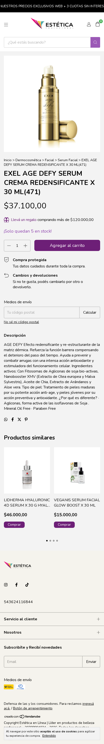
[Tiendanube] (22, 717)
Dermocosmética (28, 160)
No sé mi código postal (21, 322)
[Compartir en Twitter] (19, 419)
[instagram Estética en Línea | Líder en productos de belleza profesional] (6, 585)
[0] (97, 25)
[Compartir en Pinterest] (26, 419)
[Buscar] (95, 42)
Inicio (8, 160)
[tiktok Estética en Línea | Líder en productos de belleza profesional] (27, 585)
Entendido (49, 735)
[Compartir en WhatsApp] (6, 419)
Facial (49, 160)
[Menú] (6, 25)
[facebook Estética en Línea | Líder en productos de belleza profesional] (16, 585)
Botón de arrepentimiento (32, 708)
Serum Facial (68, 160)
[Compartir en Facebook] (13, 419)
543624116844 (18, 602)
